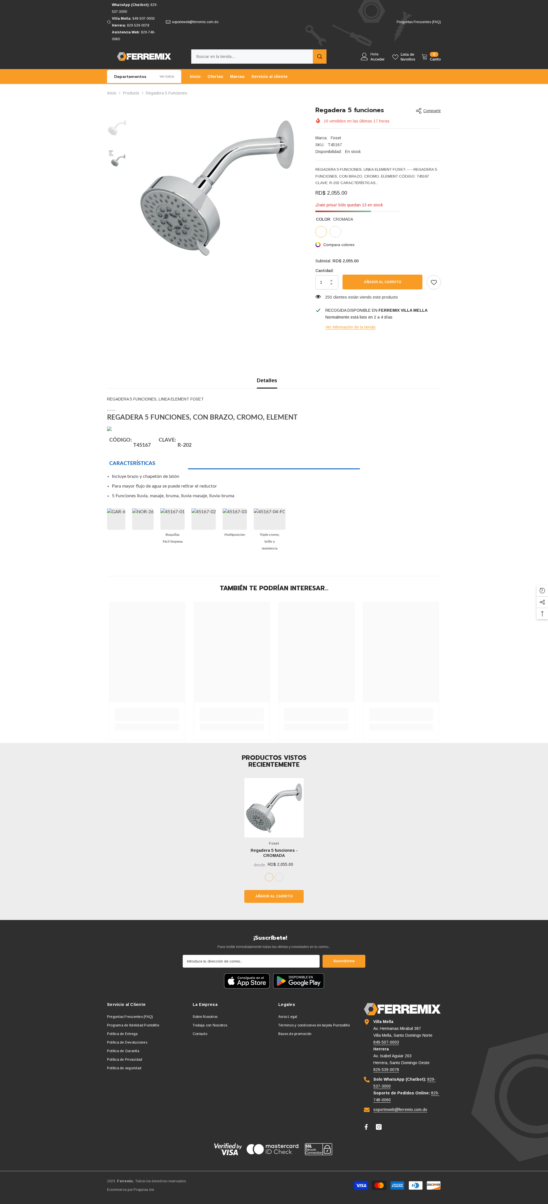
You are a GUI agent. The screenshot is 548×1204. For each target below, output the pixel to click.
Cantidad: (324, 270)
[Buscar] (259, 56)
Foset (336, 138)
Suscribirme (343, 961)
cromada (269, 877)
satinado (279, 877)
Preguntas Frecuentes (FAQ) (419, 22)
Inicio (111, 93)
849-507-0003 (143, 19)
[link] (434, 282)
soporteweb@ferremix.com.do (195, 22)
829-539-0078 (138, 25)
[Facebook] (366, 1127)
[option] (217, 187)
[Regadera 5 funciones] (274, 807)
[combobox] (252, 56)
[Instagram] (379, 1127)
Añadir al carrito (382, 282)
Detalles (267, 380)
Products (131, 93)
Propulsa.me (144, 1190)
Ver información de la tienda (350, 327)
